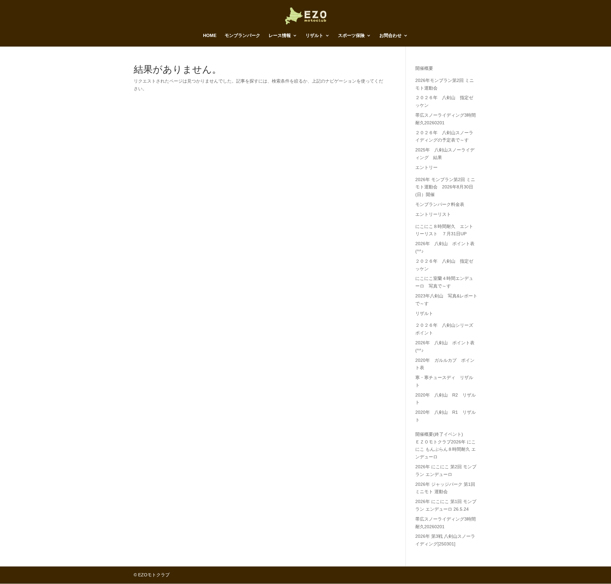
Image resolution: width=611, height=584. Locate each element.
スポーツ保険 (351, 35)
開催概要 (424, 68)
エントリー (426, 167)
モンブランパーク (242, 35)
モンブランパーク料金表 (439, 204)
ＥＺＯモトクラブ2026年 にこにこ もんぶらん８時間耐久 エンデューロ (445, 449)
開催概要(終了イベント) (439, 434)
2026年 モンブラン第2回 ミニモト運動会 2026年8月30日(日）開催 (445, 187)
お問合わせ (390, 35)
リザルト (314, 35)
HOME (209, 35)
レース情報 (280, 35)
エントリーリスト (433, 214)
